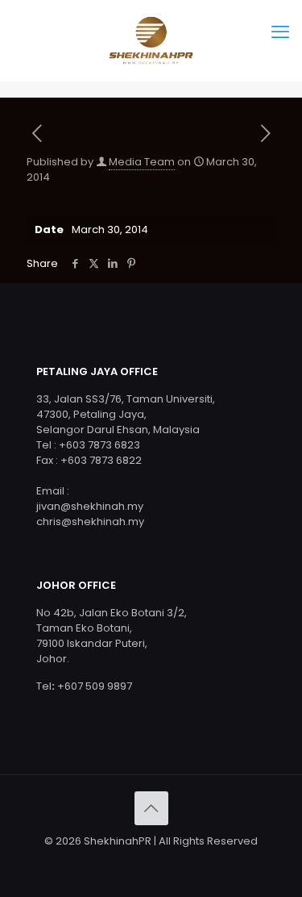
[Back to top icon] (151, 808)
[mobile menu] (280, 32)
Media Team (142, 161)
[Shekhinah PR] (151, 40)
